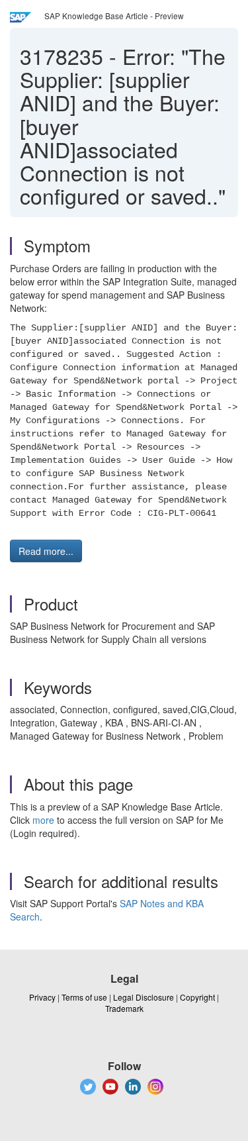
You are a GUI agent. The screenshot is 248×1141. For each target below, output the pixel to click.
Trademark (124, 1008)
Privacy (42, 997)
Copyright (197, 997)
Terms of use (84, 997)
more (43, 819)
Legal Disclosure (143, 997)
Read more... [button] (46, 551)
